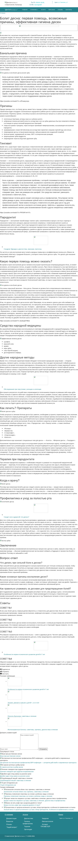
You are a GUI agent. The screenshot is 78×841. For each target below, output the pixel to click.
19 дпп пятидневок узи (8, 785)
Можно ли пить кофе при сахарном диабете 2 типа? (22, 805)
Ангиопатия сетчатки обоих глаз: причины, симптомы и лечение (26, 791)
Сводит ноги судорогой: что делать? (16, 517)
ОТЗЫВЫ (60, 9)
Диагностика (28, 818)
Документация (11, 818)
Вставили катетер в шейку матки (11, 767)
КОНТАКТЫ (69, 9)
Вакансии (9, 821)
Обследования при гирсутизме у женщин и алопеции (22, 389)
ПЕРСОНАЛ (51, 9)
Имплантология (47, 821)
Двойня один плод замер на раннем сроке (15, 776)
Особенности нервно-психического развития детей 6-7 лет (24, 654)
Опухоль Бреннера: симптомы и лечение (22, 716)
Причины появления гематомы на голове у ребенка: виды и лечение (28, 796)
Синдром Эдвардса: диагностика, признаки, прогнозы (23, 249)
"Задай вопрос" (11, 827)
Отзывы (9, 824)
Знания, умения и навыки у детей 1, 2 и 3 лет (23, 703)
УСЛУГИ (43, 9)
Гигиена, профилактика (28, 822)
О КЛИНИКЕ (33, 9)
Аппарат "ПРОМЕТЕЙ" (45, 825)
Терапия (27, 826)
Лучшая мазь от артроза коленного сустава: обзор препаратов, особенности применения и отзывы (39, 809)
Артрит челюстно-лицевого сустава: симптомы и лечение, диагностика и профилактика (34, 800)
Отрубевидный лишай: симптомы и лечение (15, 780)
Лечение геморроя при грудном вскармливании (17, 771)
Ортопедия (28, 829)
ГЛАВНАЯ (24, 9)
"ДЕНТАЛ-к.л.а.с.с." (11, 10)
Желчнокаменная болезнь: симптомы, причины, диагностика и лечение (33, 729)
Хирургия (45, 818)
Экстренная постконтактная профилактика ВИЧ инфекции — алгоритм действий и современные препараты (38, 762)
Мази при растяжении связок (10, 756)
